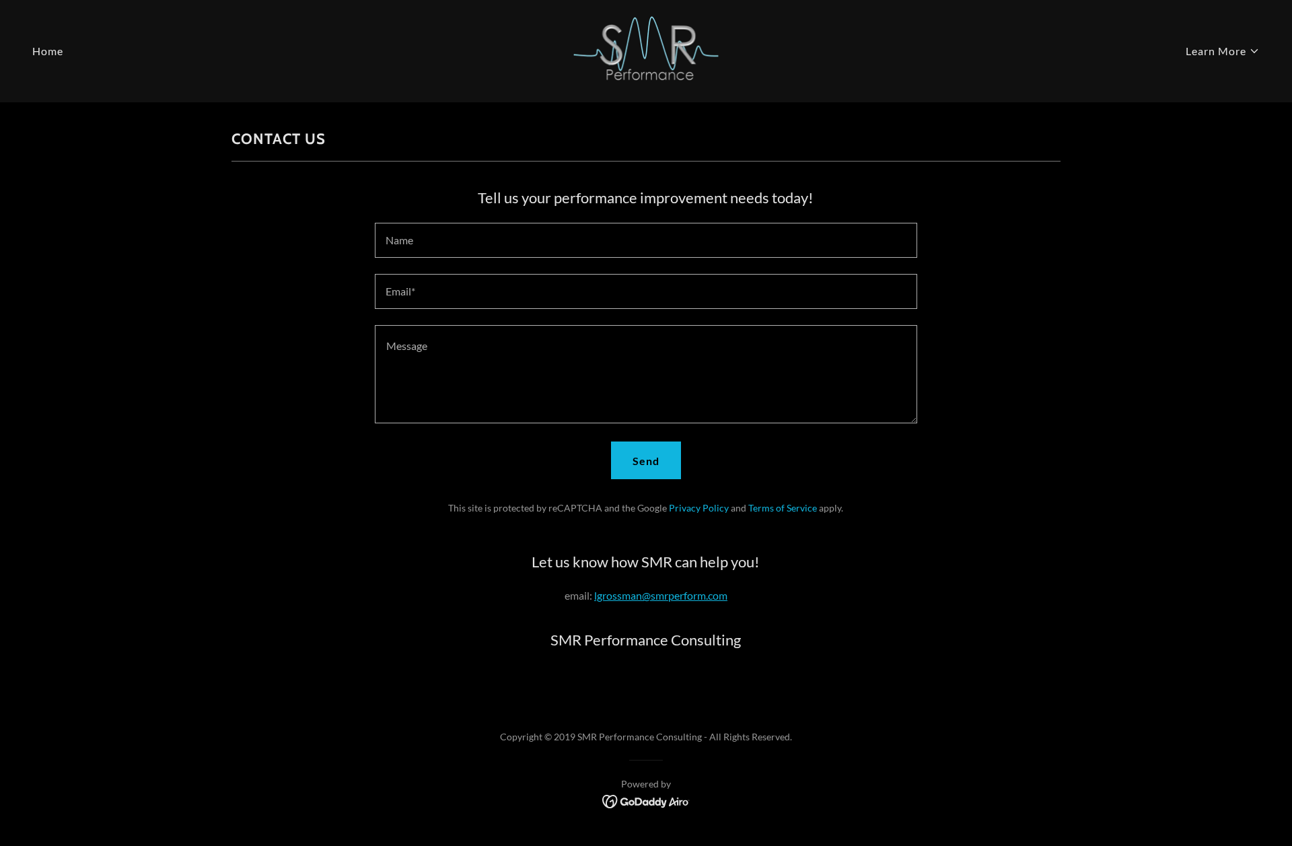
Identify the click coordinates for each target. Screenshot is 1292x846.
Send (646, 460)
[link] (645, 49)
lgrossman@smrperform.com (660, 595)
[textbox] (646, 240)
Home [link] (47, 50)
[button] (1223, 51)
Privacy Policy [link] (699, 508)
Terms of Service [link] (782, 508)
